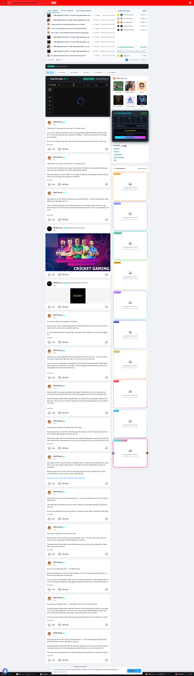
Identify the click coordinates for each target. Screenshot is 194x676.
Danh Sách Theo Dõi (102, 79)
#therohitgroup (69, 478)
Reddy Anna (57, 228)
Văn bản (63, 72)
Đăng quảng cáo (142, 168)
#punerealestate (79, 478)
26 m (54, 353)
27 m (54, 423)
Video (87, 72)
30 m (54, 565)
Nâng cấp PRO (130, 137)
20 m (54, 285)
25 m (54, 317)
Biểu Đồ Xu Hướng (89, 79)
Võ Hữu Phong (128, 18)
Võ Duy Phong (128, 26)
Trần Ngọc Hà (128, 22)
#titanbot (117, 149)
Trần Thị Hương (128, 15)
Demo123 (126, 56)
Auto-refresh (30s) (134, 60)
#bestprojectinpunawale (55, 478)
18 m (54, 230)
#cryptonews (118, 154)
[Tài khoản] (190, 3)
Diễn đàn (59, 60)
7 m (54, 160)
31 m (54, 600)
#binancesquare (119, 157)
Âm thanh (99, 72)
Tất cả (51, 72)
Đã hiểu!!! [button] (132, 671)
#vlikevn (116, 151)
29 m (54, 494)
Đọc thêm (50, 144)
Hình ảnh (75, 72)
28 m (54, 459)
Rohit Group (57, 122)
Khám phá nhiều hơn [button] (59, 672)
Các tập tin (112, 72)
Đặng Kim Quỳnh (129, 30)
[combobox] (32, 3)
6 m (54, 124)
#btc (115, 160)
